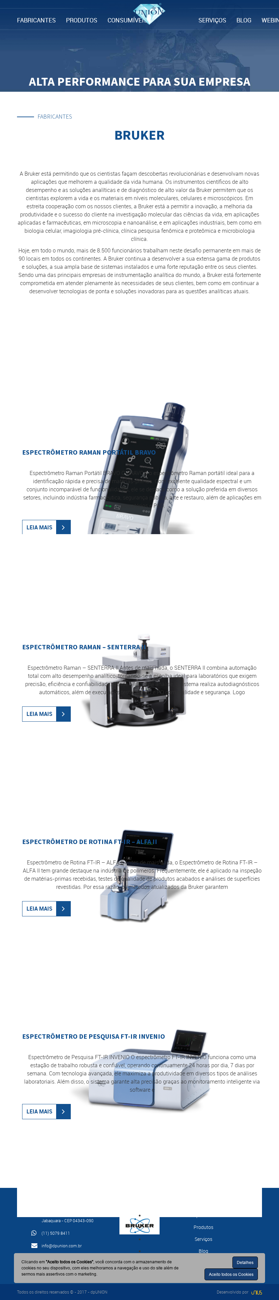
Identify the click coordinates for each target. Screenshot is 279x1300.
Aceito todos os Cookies (231, 1274)
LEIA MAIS (39, 527)
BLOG (243, 20)
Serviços (203, 1239)
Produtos (203, 1227)
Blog (203, 1251)
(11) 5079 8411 (56, 1233)
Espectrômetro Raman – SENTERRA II (84, 647)
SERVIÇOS (212, 20)
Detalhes (245, 1262)
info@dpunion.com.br (62, 1245)
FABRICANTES (36, 20)
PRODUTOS (81, 20)
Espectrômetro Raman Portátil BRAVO (89, 452)
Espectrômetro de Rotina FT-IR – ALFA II (89, 841)
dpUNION (203, 1215)
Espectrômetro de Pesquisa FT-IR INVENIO (93, 1036)
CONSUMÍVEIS (127, 20)
